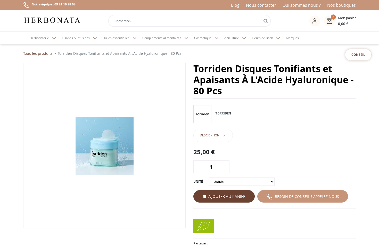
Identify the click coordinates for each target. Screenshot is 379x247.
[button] (340, 21)
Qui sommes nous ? (302, 5)
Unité (198, 181)
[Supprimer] (198, 166)
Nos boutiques (341, 5)
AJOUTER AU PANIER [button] (226, 196)
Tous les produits (38, 53)
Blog (235, 5)
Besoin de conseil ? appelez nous (307, 196)
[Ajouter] (223, 166)
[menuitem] (292, 38)
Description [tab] (209, 135)
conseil (358, 54)
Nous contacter (261, 5)
